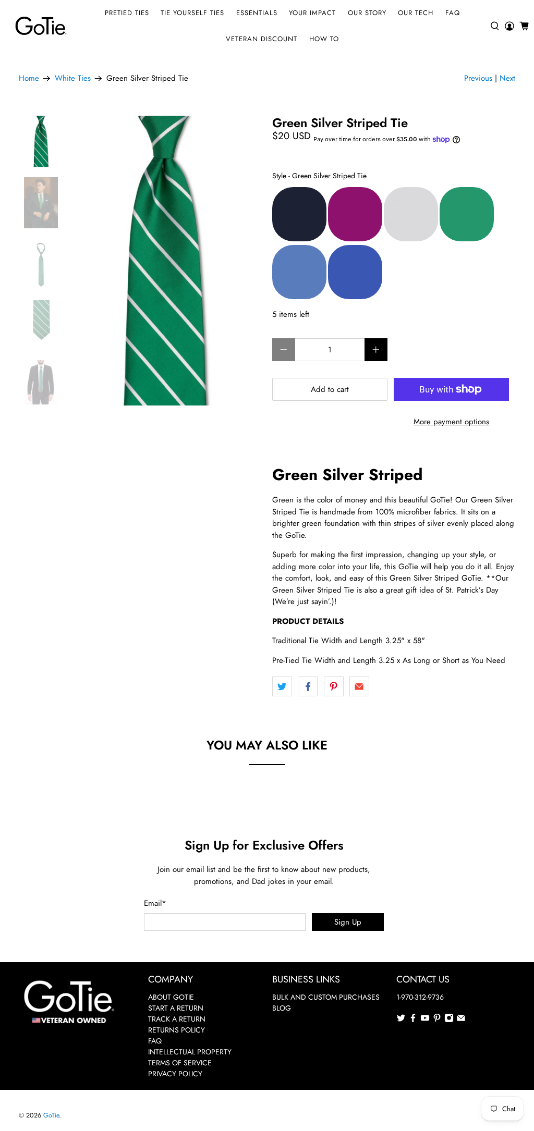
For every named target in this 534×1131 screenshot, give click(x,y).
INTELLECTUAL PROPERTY (190, 1052)
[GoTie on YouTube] (425, 1020)
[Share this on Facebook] (308, 686)
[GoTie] (41, 25)
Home (29, 78)
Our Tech (415, 13)
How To (324, 39)
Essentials (256, 13)
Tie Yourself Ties (192, 13)
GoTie (51, 1115)
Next (507, 78)
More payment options (451, 421)
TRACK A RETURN (176, 1019)
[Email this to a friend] (359, 686)
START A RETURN (175, 1008)
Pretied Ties (127, 13)
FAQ (452, 13)
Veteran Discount (261, 39)
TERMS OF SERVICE (180, 1063)
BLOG (281, 1008)
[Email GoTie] (461, 1020)
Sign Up (347, 922)
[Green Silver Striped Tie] (165, 260)
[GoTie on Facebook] (413, 1020)
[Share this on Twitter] (282, 686)
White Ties (73, 78)
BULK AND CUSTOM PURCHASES (326, 997)
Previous (478, 78)
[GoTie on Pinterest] (437, 1020)
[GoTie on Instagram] (449, 1020)
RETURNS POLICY (176, 1030)
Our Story (367, 13)
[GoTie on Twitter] (401, 1020)
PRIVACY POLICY (175, 1073)
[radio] (299, 214)
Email (155, 903)
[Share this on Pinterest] (334, 686)
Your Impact (312, 13)
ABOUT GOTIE (171, 997)
